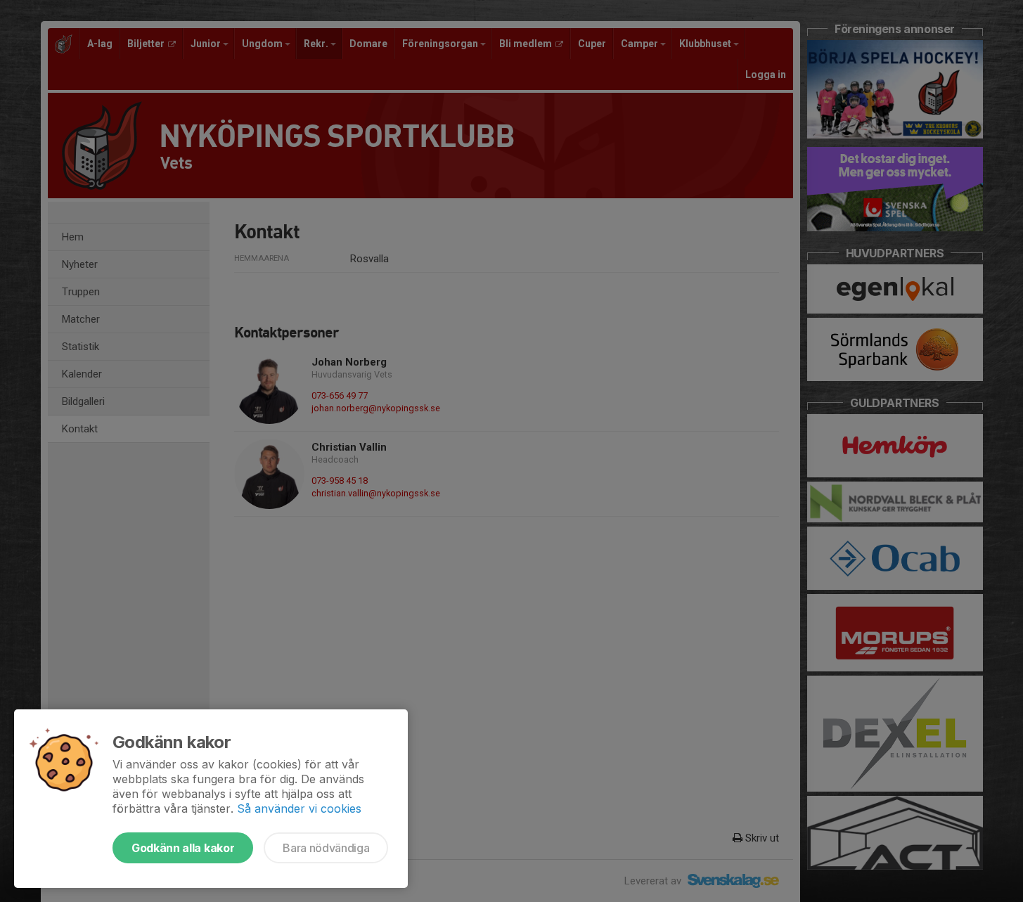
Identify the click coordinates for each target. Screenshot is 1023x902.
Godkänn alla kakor (182, 848)
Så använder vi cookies (299, 808)
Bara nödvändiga (326, 848)
